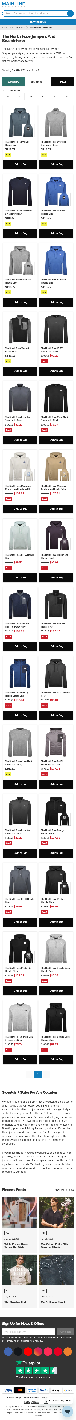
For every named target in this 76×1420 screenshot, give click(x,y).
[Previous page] (29, 1074)
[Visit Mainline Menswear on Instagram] (38, 1351)
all (7, 1233)
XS (8, 97)
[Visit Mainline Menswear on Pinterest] (58, 1351)
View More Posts (64, 1189)
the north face (18, 27)
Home (4, 27)
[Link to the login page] (65, 5)
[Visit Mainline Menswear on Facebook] (8, 1351)
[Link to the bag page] (61, 5)
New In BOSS (38, 22)
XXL (68, 97)
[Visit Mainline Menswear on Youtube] (28, 1351)
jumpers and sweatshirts (41, 27)
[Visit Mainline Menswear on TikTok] (48, 1351)
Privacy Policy (12, 1340)
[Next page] (46, 1074)
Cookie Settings (30, 1397)
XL (55, 97)
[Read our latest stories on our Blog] (67, 1351)
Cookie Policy (14, 1397)
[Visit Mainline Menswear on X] (18, 1351)
